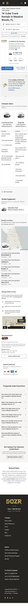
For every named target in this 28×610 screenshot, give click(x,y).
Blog (6, 532)
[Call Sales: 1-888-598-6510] (22, 3)
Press (6, 526)
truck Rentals (5, 10)
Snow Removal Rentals (11, 553)
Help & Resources (9, 524)
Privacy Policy (8, 593)
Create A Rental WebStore (12, 579)
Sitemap (15, 593)
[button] (14, 192)
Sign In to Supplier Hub (11, 573)
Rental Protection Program (12, 556)
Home (3, 8)
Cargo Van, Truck (16, 208)
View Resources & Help (14, 457)
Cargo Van (21, 124)
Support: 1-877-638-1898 (14, 511)
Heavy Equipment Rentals (13, 8)
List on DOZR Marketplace (12, 576)
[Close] (26, 76)
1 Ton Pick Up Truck (7, 124)
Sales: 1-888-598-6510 (14, 509)
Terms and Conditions (10, 591)
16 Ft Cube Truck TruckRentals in (10, 254)
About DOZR (8, 521)
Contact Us (8, 535)
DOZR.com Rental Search (12, 550)
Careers (7, 529)
